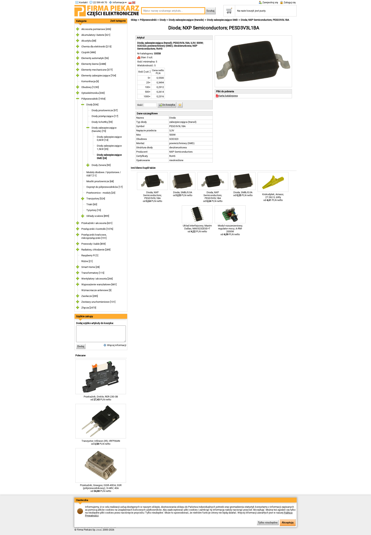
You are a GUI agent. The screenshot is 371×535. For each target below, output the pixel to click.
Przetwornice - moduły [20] (100, 192)
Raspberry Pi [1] (89, 255)
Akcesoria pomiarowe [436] (96, 29)
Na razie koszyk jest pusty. (251, 10)
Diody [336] (92, 104)
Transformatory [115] (92, 272)
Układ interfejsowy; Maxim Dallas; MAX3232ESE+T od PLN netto (197, 228)
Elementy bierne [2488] (93, 63)
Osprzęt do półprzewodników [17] (104, 186)
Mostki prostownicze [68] (100, 181)
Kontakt (83, 2)
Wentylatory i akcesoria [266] (97, 278)
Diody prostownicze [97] (104, 110)
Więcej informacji (116, 345)
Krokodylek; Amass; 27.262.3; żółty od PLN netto (273, 197)
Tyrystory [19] (93, 210)
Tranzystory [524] (95, 198)
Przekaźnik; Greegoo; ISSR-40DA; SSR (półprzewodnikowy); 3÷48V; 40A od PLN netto (101, 488)
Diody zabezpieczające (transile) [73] (104, 129)
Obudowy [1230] (90, 87)
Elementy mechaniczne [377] (96, 69)
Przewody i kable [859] (93, 243)
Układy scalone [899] (97, 216)
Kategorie (81, 21)
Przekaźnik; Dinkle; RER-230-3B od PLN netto (101, 398)
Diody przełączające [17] (105, 116)
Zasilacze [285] (89, 296)
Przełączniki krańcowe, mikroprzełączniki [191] (94, 236)
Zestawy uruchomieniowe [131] (98, 301)
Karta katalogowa (228, 95)
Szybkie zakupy (84, 316)
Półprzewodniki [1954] (93, 98)
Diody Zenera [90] (101, 165)
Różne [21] (87, 261)
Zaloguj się (289, 2)
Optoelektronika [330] (93, 92)
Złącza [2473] (88, 307)
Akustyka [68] (88, 40)
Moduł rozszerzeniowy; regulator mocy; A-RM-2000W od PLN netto (230, 230)
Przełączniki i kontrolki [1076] (97, 228)
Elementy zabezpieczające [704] (98, 75)
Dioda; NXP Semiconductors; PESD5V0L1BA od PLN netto (152, 197)
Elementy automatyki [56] (95, 58)
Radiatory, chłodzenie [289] (95, 249)
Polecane (80, 355)
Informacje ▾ (119, 2)
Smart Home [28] (90, 267)
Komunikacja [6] (90, 81)
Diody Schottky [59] (102, 122)
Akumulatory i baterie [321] (95, 34)
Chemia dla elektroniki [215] (96, 46)
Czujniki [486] (88, 52)
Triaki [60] (91, 204)
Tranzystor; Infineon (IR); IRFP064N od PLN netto (101, 442)
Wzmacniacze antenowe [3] (96, 290)
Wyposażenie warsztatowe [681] (99, 284)
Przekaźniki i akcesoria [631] (96, 223)
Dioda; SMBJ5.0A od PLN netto (182, 194)
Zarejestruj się (270, 2)
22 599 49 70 (100, 2)
